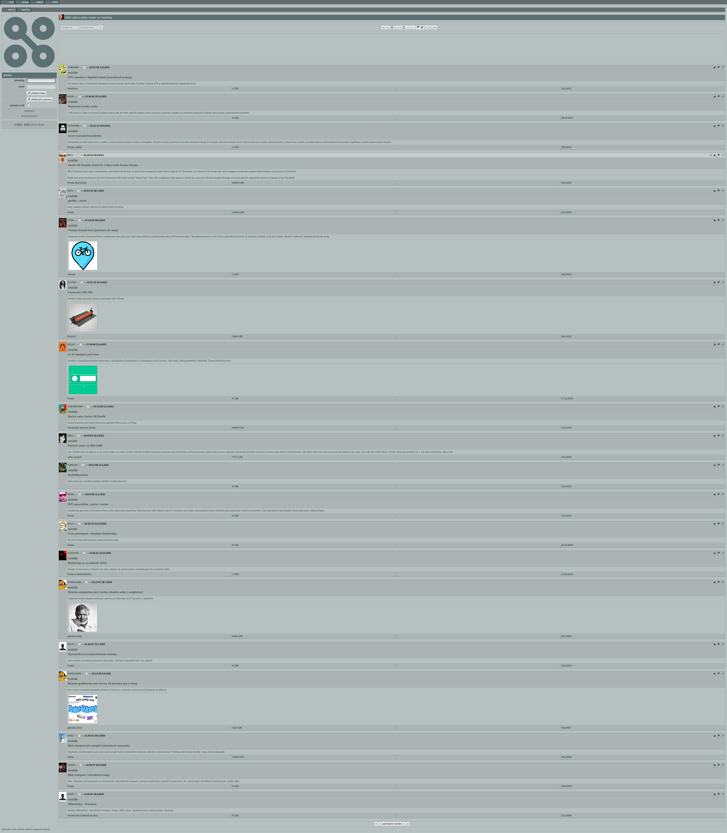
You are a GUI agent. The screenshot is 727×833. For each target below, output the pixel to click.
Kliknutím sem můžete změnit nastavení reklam (26, 829)
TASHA (71, 765)
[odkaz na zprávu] (723, 67)
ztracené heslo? (29, 116)
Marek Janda (37, 124)
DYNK (70, 220)
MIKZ (70, 155)
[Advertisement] (392, 48)
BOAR (70, 96)
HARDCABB (74, 582)
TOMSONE (73, 67)
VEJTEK (71, 282)
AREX (70, 735)
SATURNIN (73, 126)
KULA (70, 523)
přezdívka (19, 80)
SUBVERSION (75, 406)
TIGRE (70, 494)
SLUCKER (73, 553)
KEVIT (70, 644)
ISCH (70, 190)
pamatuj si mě (17, 105)
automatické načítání (392, 824)
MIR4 (70, 435)
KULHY (71, 344)
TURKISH (72, 465)
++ (430, 27)
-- (411, 27)
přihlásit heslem (38, 93)
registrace (29, 111)
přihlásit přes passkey (41, 99)
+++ (434, 27)
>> (400, 27)
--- (407, 27)
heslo (21, 86)
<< (383, 27)
